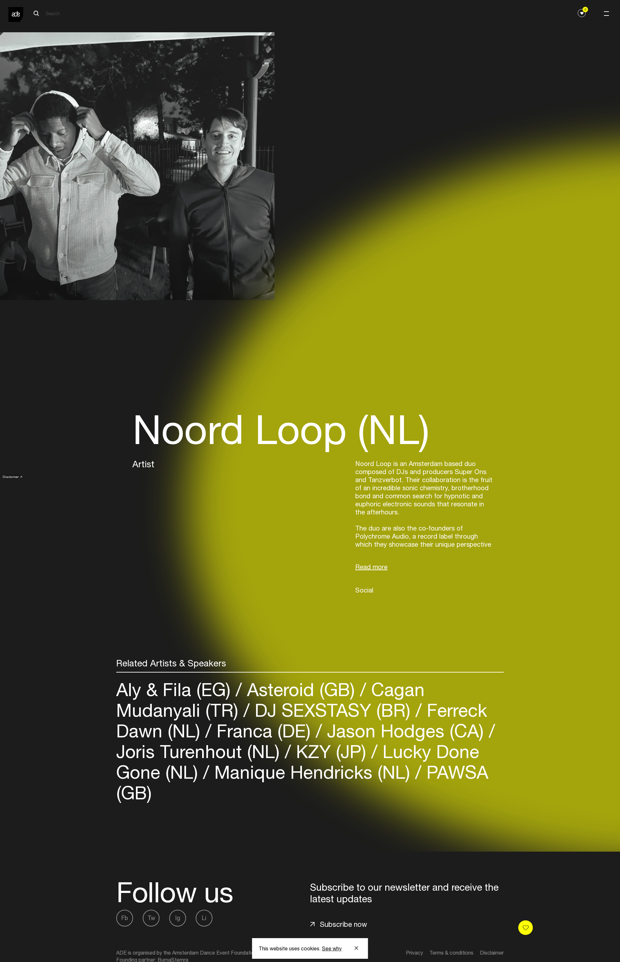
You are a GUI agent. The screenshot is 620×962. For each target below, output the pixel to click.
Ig (177, 918)
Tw (151, 918)
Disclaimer (11, 477)
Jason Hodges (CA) (405, 730)
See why (332, 948)
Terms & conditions (451, 953)
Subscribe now (343, 924)
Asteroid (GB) (301, 689)
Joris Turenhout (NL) (200, 751)
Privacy (414, 953)
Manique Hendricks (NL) (312, 772)
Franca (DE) (264, 730)
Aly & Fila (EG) (176, 689)
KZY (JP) (331, 751)
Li (204, 918)
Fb (124, 918)
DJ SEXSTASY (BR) (333, 710)
